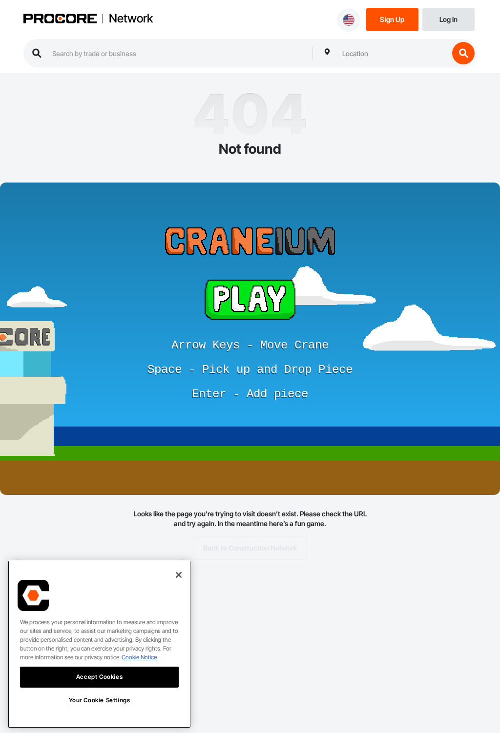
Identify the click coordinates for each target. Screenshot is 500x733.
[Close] (178, 575)
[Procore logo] (60, 20)
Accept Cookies (99, 676)
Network (131, 18)
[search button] (463, 53)
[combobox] (393, 53)
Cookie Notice (139, 657)
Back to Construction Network (250, 548)
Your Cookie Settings (99, 700)
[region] (99, 644)
